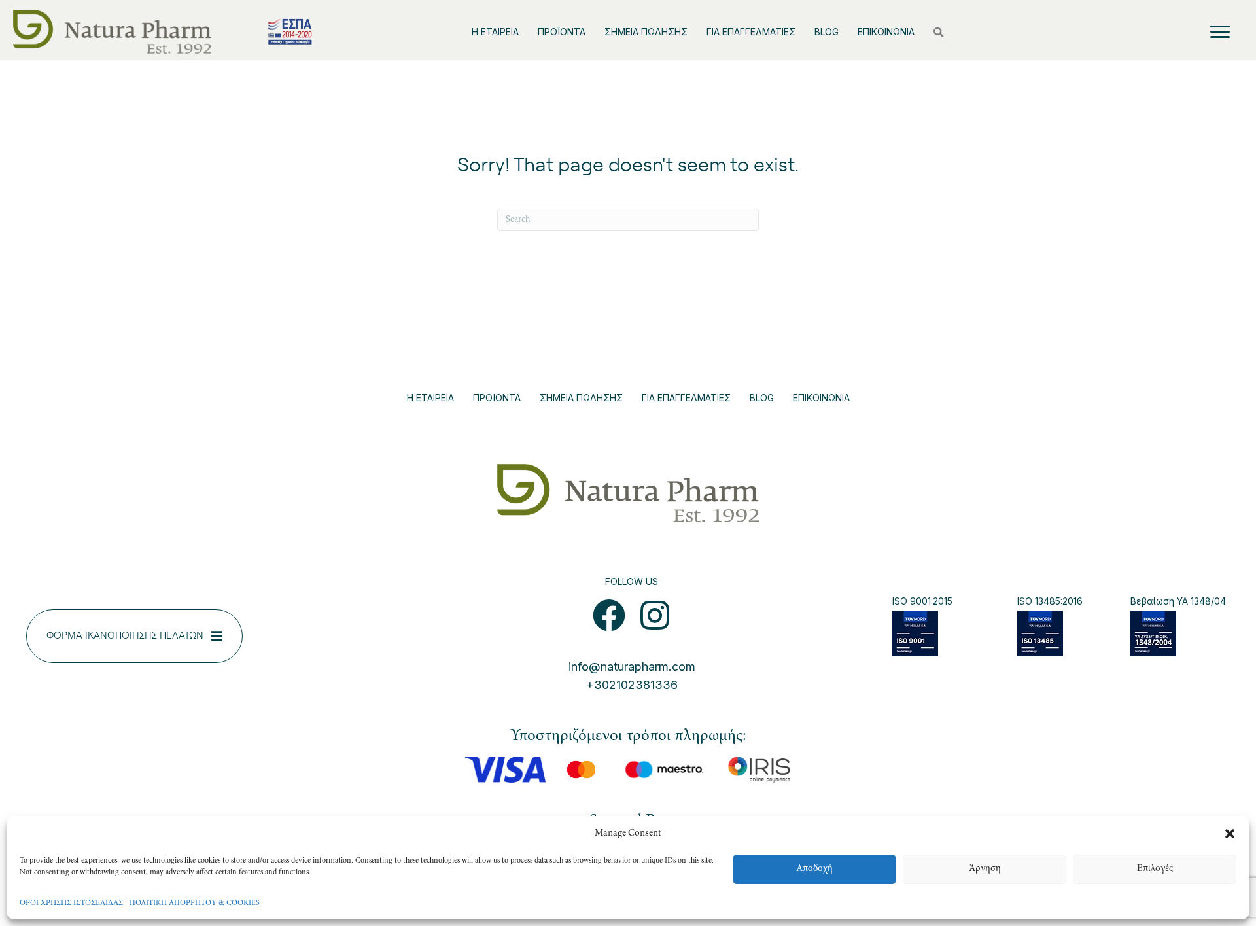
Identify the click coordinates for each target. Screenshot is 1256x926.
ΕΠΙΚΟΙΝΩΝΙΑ (886, 31)
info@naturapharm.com (631, 666)
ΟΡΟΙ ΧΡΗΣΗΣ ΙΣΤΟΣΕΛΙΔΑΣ (71, 903)
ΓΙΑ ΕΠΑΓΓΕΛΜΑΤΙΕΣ (750, 31)
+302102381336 (632, 685)
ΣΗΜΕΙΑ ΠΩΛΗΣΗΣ (646, 31)
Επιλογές (1155, 869)
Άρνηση (985, 869)
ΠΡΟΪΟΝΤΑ (561, 31)
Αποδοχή (814, 869)
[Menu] (1220, 32)
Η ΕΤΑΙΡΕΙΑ (495, 31)
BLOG (826, 31)
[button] (1229, 833)
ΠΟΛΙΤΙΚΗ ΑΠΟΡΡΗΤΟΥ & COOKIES (195, 903)
